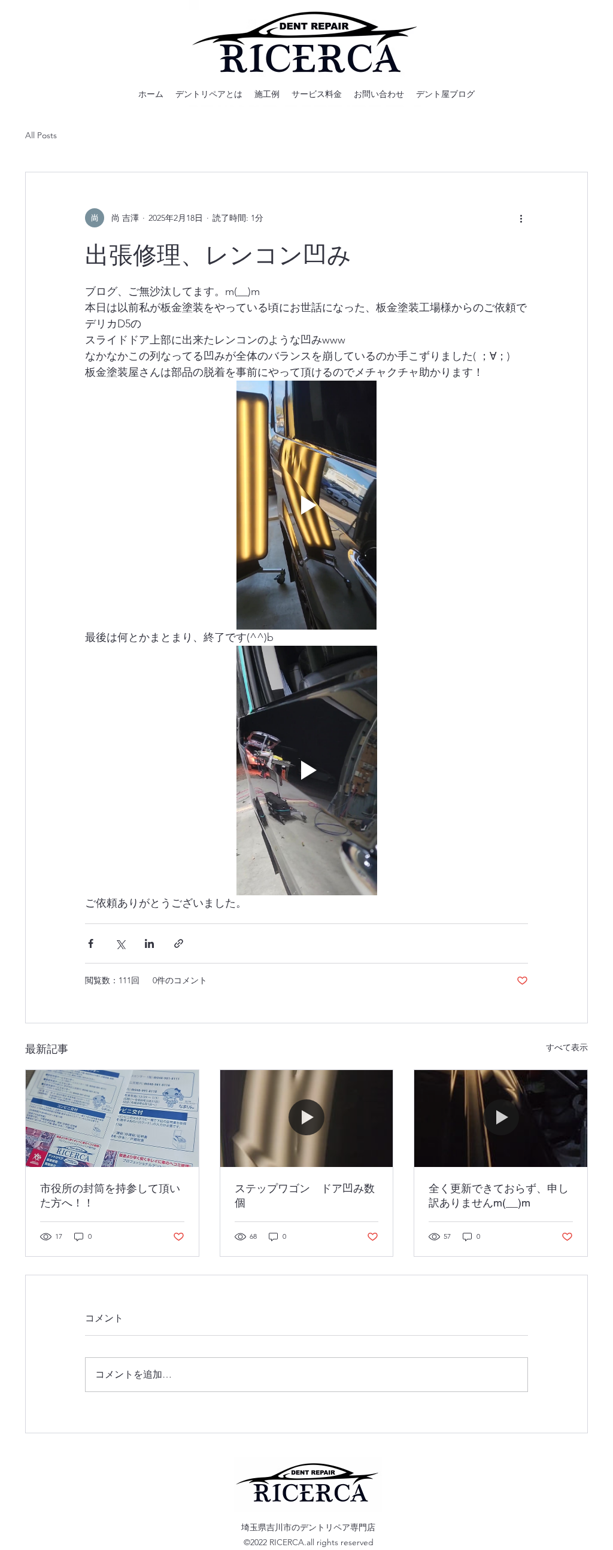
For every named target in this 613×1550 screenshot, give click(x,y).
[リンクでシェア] (178, 943)
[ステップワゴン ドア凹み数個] (306, 1118)
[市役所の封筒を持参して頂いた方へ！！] (112, 1118)
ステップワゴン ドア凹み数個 (305, 1195)
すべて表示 (567, 1047)
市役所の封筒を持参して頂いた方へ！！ (110, 1195)
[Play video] (306, 505)
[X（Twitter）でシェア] (120, 943)
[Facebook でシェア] (90, 943)
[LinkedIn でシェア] (149, 943)
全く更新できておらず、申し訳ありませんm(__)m (499, 1195)
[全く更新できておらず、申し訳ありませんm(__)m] (500, 1118)
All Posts (41, 135)
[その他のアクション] (521, 218)
